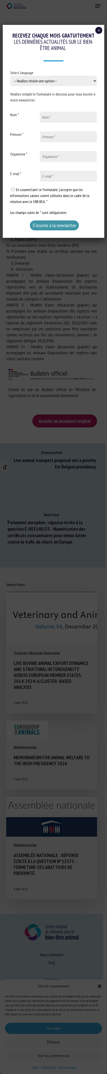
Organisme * (18, 154)
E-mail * (15, 173)
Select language (21, 72)
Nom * (14, 114)
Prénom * (16, 134)
